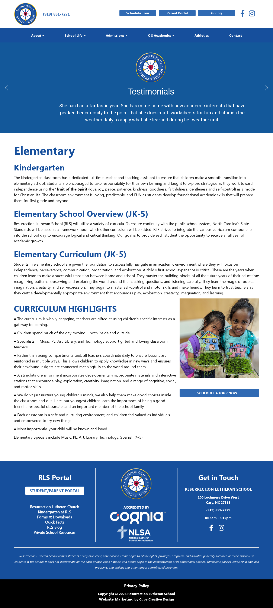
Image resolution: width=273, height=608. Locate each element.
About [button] (36, 35)
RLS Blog (54, 527)
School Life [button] (74, 35)
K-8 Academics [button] (160, 35)
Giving (216, 13)
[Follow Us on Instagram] (252, 14)
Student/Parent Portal (55, 490)
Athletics (202, 35)
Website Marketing (116, 599)
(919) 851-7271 (55, 14)
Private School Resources (55, 532)
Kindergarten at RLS (54, 511)
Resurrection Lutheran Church (54, 506)
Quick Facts (54, 522)
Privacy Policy (136, 585)
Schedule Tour (137, 13)
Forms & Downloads (54, 516)
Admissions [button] (115, 35)
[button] (6, 87)
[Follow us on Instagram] (222, 528)
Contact (235, 35)
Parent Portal (177, 13)
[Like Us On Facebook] (242, 14)
